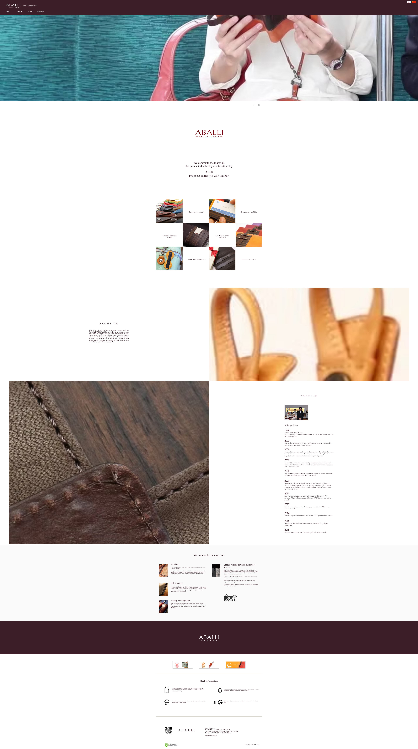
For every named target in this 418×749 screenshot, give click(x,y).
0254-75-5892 (215, 733)
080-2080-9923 (225, 733)
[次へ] (406, 58)
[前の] (12, 58)
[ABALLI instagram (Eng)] (259, 105)
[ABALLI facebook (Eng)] (254, 105)
